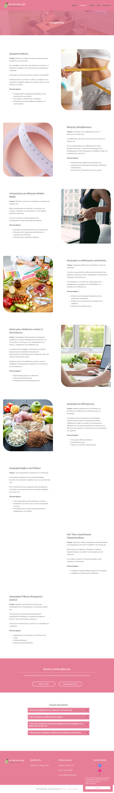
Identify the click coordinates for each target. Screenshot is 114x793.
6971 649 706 (68, 770)
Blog (98, 5)
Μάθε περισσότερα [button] (90, 783)
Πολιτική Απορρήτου (73, 789)
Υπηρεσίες (82, 5)
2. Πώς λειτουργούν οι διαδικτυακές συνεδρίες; (46, 717)
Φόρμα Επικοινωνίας (70, 684)
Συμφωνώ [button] (98, 787)
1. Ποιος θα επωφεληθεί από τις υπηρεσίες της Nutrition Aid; (50, 710)
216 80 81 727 (69, 765)
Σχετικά (91, 5)
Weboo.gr (62, 789)
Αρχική (74, 5)
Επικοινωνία (107, 5)
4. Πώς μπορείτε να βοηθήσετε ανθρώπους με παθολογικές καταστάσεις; (55, 733)
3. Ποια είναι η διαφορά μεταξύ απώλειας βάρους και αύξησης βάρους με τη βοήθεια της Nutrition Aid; (56, 725)
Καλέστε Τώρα (44, 684)
